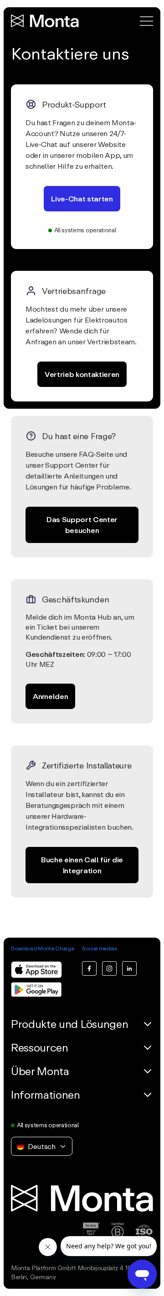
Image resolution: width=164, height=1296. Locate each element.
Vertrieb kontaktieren (82, 374)
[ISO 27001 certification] (144, 1233)
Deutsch (42, 1146)
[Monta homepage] (45, 21)
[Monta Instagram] (109, 968)
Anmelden (50, 696)
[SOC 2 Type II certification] (91, 1233)
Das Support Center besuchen (82, 525)
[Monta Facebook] (89, 968)
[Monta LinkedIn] (129, 968)
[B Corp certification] (117, 1233)
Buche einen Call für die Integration (82, 865)
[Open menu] (146, 21)
